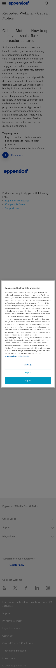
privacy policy (10, 356)
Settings (28, 364)
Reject (28, 372)
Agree (28, 380)
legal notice (24, 356)
